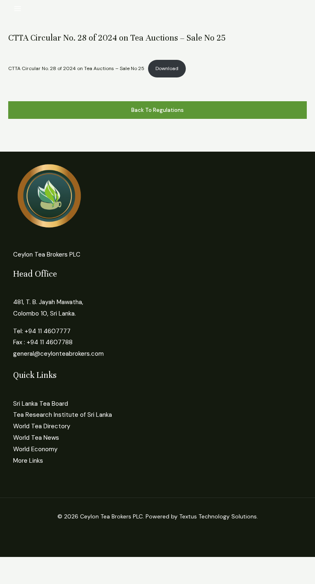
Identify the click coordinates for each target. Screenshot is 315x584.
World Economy (35, 449)
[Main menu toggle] (18, 9)
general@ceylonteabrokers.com (58, 354)
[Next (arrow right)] (38, 578)
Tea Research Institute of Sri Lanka (62, 415)
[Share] (64, 564)
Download (166, 68)
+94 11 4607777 (48, 331)
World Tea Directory (41, 426)
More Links (28, 461)
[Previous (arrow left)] (12, 578)
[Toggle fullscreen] (38, 564)
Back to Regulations (157, 110)
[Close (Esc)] (91, 564)
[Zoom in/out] (12, 564)
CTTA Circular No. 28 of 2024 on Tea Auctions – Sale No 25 (76, 68)
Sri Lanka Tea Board (40, 404)
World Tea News (36, 438)
